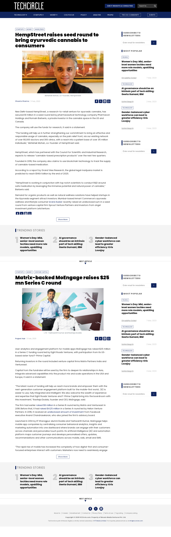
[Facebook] (96, 101)
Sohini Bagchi (127, 101)
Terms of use (108, 513)
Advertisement (75, 513)
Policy (84, 15)
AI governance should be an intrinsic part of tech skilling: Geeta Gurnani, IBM (138, 91)
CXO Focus (69, 15)
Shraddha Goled (129, 78)
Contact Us (86, 513)
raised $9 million (44, 405)
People (110, 15)
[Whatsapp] (109, 101)
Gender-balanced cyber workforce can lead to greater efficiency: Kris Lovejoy (136, 117)
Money (53, 15)
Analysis (97, 15)
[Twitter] (100, 101)
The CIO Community (130, 15)
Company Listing (131, 513)
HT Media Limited (100, 521)
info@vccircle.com (136, 521)
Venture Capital (41, 272)
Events (152, 15)
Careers (65, 513)
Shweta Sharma (22, 101)
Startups (38, 15)
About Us (57, 513)
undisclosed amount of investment (65, 411)
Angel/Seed (39, 29)
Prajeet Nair (20, 338)
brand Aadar (55, 201)
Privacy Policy (97, 513)
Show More (63, 219)
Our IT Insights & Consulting (120, 6)
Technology (20, 15)
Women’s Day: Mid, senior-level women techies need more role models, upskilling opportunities (138, 66)
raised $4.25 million (50, 408)
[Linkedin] (104, 101)
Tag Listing (119, 513)
